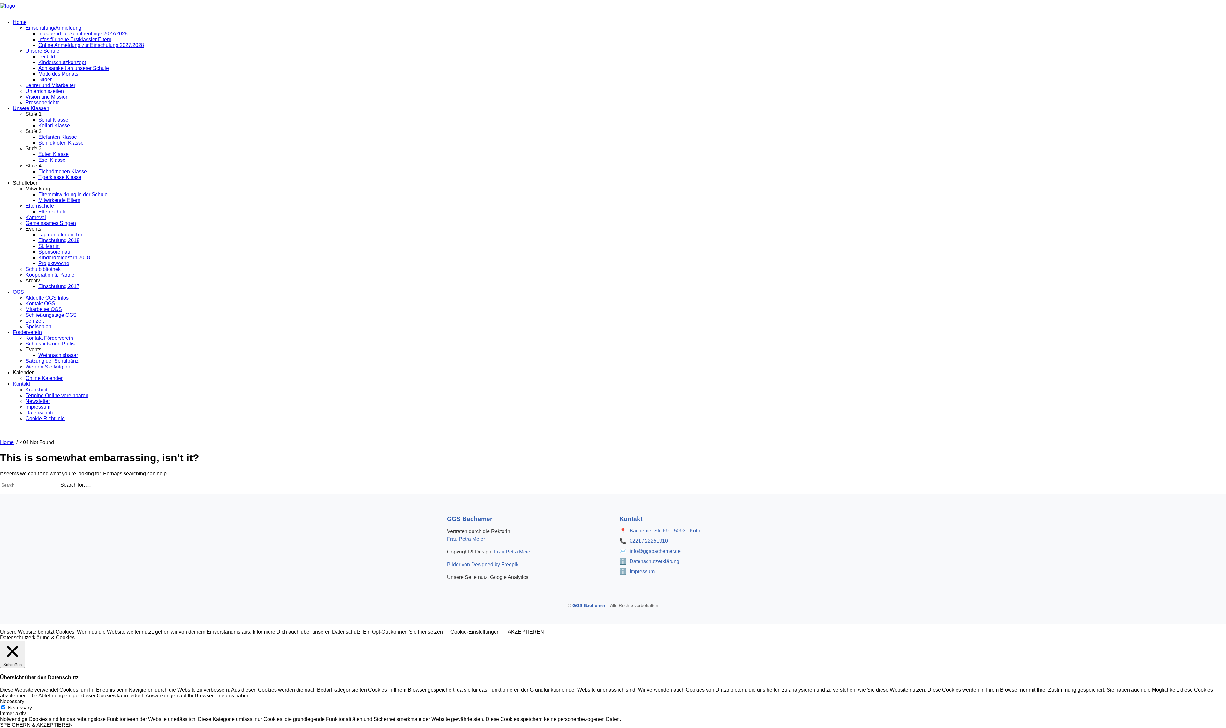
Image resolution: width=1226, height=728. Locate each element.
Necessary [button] (12, 701)
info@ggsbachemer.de (655, 551)
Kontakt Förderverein (49, 338)
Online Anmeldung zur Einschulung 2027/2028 (91, 45)
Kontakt (21, 384)
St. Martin (49, 246)
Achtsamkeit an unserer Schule (73, 68)
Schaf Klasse (53, 120)
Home (19, 22)
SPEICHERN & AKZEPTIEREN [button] (36, 725)
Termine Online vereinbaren (57, 395)
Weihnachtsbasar (58, 355)
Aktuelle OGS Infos (47, 298)
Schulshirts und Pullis (50, 343)
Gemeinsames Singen (51, 223)
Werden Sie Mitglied (49, 366)
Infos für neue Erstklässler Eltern (74, 39)
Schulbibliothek (43, 269)
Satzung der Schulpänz (52, 361)
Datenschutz (40, 412)
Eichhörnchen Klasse (62, 171)
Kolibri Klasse (54, 125)
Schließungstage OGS (51, 315)
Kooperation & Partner (51, 275)
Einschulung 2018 (58, 240)
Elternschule (40, 206)
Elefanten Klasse (57, 137)
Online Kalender (44, 378)
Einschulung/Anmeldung (53, 28)
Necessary (20, 707)
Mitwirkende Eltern (59, 200)
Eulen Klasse (53, 154)
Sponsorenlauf (55, 252)
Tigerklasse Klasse (59, 177)
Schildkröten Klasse (61, 142)
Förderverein (27, 332)
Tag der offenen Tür (60, 234)
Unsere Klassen (31, 108)
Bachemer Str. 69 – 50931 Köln (665, 530)
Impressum (38, 407)
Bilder (45, 79)
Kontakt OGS (40, 303)
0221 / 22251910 (649, 541)
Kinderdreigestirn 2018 (64, 257)
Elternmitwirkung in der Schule (73, 194)
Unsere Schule (42, 51)
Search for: (72, 484)
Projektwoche (53, 263)
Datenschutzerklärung (654, 561)
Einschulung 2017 (58, 286)
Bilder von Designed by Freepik (482, 564)
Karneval (36, 217)
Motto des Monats (58, 74)
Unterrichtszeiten (45, 91)
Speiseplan (38, 326)
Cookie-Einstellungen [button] (475, 632)
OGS (18, 292)
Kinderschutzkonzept (62, 62)
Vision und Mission (47, 97)
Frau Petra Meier (466, 539)
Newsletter (38, 401)
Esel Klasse (51, 160)
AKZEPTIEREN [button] (526, 632)
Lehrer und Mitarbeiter (50, 85)
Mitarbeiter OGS (44, 309)
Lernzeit (35, 320)
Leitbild (46, 56)
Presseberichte (43, 102)
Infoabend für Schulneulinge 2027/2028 (83, 33)
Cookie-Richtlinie (45, 418)
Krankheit (36, 389)
